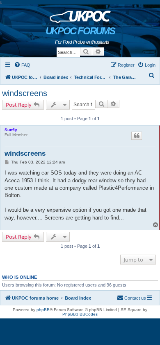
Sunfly (11, 130)
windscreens (24, 93)
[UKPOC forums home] (80, 15)
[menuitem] (22, 65)
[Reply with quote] (136, 136)
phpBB (43, 309)
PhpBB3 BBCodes (80, 314)
